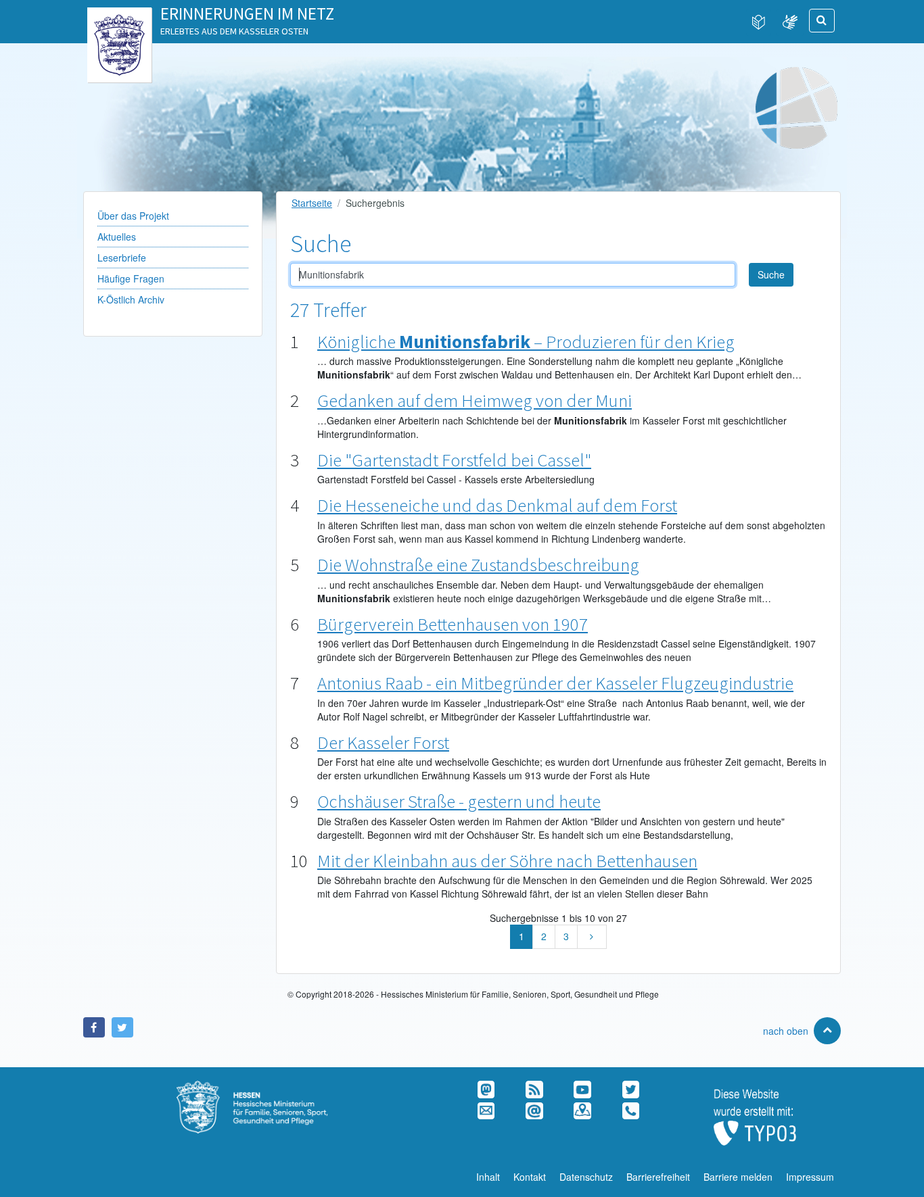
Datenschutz (586, 1176)
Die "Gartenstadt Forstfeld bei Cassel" (454, 459)
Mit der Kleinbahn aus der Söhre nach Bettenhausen (507, 860)
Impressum (810, 1176)
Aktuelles (116, 236)
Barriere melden (737, 1176)
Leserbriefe (121, 257)
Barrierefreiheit (658, 1176)
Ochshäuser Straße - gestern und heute (459, 800)
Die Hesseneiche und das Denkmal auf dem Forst (497, 504)
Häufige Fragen (130, 278)
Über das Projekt (133, 215)
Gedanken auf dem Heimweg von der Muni (474, 400)
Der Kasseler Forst (383, 742)
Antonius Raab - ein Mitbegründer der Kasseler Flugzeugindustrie (555, 682)
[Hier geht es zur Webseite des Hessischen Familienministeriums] (270, 1087)
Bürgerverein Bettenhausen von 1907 (452, 623)
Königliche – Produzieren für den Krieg (526, 341)
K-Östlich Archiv (130, 299)
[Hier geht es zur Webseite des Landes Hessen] (119, 21)
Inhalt (488, 1176)
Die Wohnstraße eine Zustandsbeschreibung (478, 564)
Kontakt (529, 1176)
